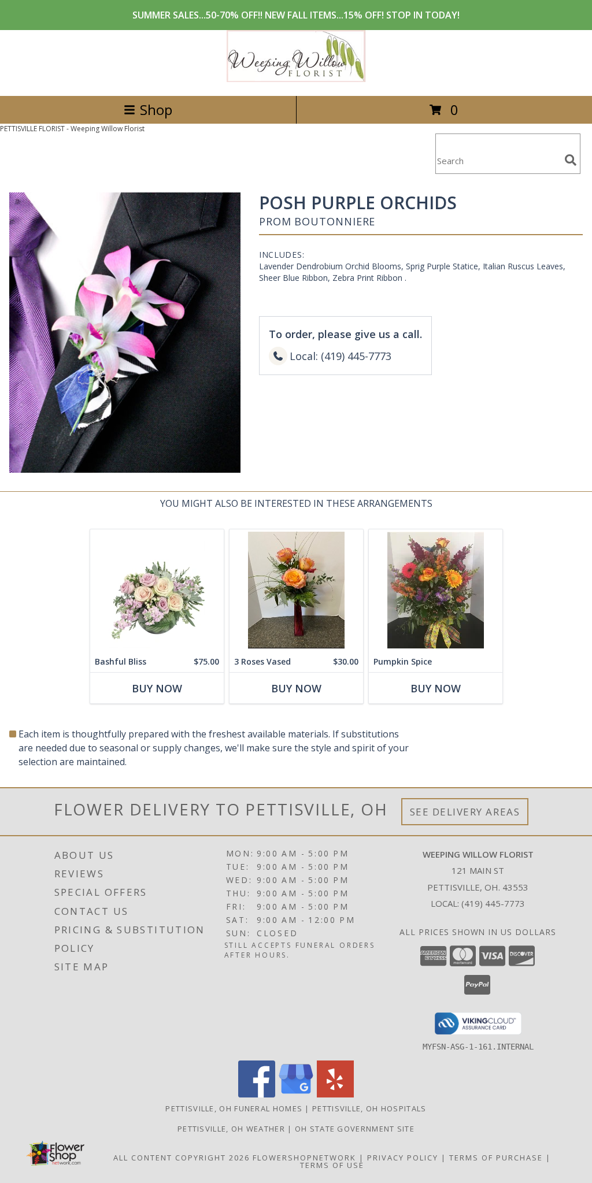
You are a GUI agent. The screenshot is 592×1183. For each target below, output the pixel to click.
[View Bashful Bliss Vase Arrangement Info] (157, 590)
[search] (570, 160)
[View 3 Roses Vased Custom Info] (296, 590)
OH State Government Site (355, 1128)
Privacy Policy (402, 1157)
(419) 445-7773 (493, 903)
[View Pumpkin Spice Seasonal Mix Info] (435, 590)
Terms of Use (332, 1165)
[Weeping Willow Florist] (296, 78)
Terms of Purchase (496, 1157)
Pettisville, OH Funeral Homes (233, 1108)
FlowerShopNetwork (304, 1157)
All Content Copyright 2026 (181, 1157)
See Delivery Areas (465, 811)
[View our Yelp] (335, 1094)
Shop (156, 109)
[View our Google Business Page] (296, 1094)
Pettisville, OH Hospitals (369, 1108)
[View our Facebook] (256, 1094)
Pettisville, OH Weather (231, 1128)
